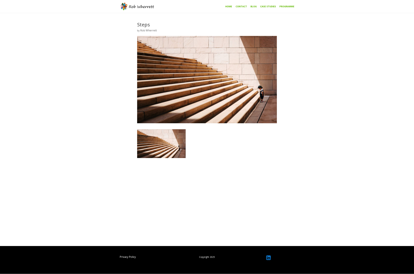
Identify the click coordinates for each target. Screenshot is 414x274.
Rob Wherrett (148, 30)
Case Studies (268, 6)
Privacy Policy (128, 257)
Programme (286, 6)
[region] (207, 266)
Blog (254, 6)
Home (228, 6)
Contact (241, 6)
